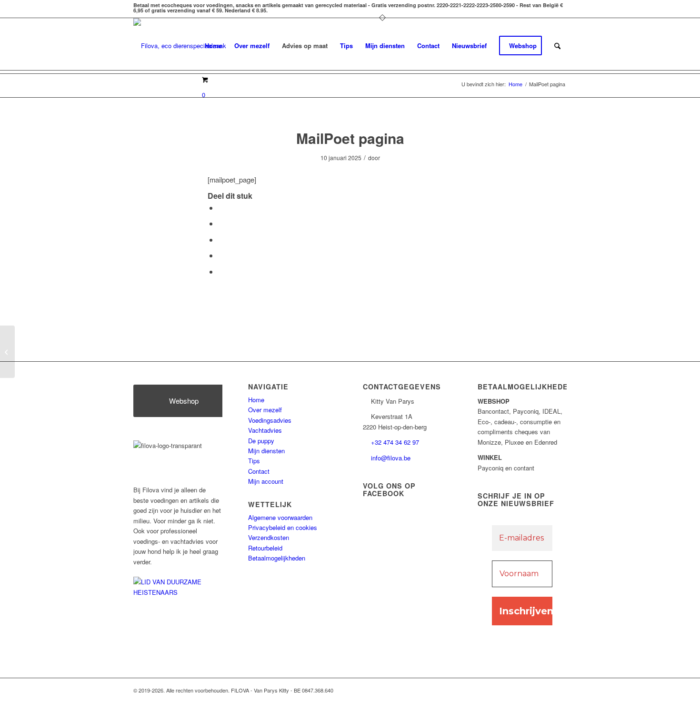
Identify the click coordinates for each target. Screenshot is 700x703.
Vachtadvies (265, 430)
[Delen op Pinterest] (221, 255)
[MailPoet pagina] (7, 352)
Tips (254, 460)
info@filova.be (390, 457)
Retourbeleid (265, 547)
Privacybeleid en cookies (282, 527)
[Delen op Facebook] (221, 208)
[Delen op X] (221, 223)
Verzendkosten (268, 537)
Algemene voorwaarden (280, 517)
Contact (259, 471)
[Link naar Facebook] (531, 690)
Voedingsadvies (269, 420)
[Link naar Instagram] (559, 690)
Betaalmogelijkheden (276, 557)
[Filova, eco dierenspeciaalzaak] (179, 45)
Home (256, 399)
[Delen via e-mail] (221, 271)
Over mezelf (265, 409)
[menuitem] (213, 45)
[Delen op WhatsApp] (221, 239)
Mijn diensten (266, 450)
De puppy (261, 440)
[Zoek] (557, 45)
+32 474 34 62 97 (395, 442)
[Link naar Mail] (545, 690)
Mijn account (265, 481)
